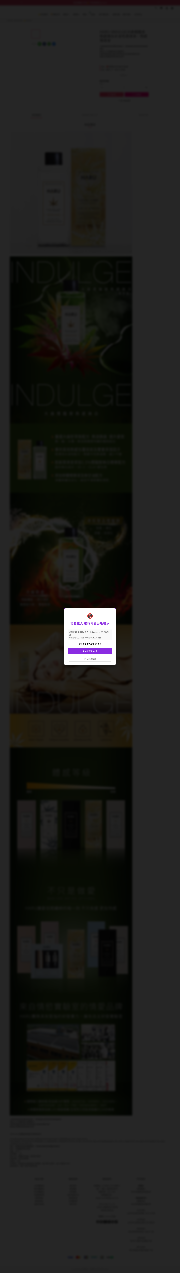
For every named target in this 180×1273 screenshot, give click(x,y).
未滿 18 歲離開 (90, 658)
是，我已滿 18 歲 (90, 651)
